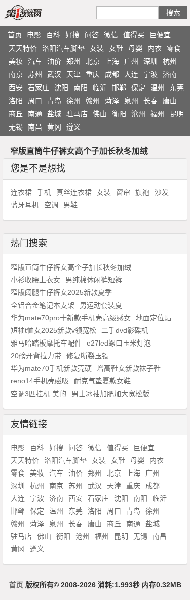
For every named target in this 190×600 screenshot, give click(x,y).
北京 (93, 61)
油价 (54, 61)
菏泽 (112, 101)
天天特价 (23, 48)
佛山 (100, 114)
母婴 (135, 48)
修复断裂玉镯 (87, 356)
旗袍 (142, 192)
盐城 (54, 114)
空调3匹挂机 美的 (38, 394)
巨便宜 (160, 35)
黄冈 (54, 127)
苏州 (35, 74)
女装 (97, 48)
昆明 (177, 114)
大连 (131, 74)
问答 (92, 35)
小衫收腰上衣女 (35, 280)
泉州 (131, 101)
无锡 (16, 127)
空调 (51, 205)
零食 (174, 48)
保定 (138, 87)
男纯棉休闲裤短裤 (93, 280)
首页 (15, 35)
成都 (112, 74)
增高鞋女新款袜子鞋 (129, 368)
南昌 (35, 127)
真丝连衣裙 (74, 192)
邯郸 (119, 87)
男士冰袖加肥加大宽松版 (110, 394)
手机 (44, 192)
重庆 (93, 74)
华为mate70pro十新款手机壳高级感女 (71, 318)
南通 (35, 114)
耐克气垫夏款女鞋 (102, 381)
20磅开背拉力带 (36, 356)
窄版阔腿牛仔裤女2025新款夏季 (61, 292)
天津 (73, 74)
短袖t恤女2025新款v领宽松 (53, 330)
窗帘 (123, 192)
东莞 (177, 87)
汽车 (35, 61)
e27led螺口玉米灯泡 (119, 343)
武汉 (54, 74)
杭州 (170, 61)
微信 (111, 35)
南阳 (80, 87)
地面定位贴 (153, 318)
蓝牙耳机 (25, 205)
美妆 (16, 61)
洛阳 (16, 101)
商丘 (16, 114)
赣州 (93, 101)
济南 (170, 74)
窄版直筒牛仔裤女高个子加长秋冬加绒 (71, 267)
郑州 (73, 61)
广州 (131, 61)
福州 (157, 114)
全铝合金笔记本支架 (42, 305)
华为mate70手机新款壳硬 (51, 368)
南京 (16, 74)
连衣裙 (21, 192)
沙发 (162, 192)
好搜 (72, 35)
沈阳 (61, 87)
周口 (35, 101)
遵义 (73, 127)
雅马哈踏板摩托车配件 (46, 343)
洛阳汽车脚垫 (63, 48)
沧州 (138, 114)
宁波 (150, 74)
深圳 (150, 61)
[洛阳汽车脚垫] (34, 12)
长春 (150, 101)
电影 (34, 35)
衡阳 (119, 114)
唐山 (170, 101)
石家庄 (38, 87)
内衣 (154, 48)
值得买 (133, 35)
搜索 (173, 13)
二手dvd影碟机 (124, 330)
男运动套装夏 (101, 305)
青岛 (54, 101)
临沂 (100, 87)
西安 (16, 87)
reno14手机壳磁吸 (40, 381)
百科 (53, 35)
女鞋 (116, 48)
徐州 (73, 101)
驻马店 (77, 114)
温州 (157, 87)
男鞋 (70, 205)
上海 (112, 61)
